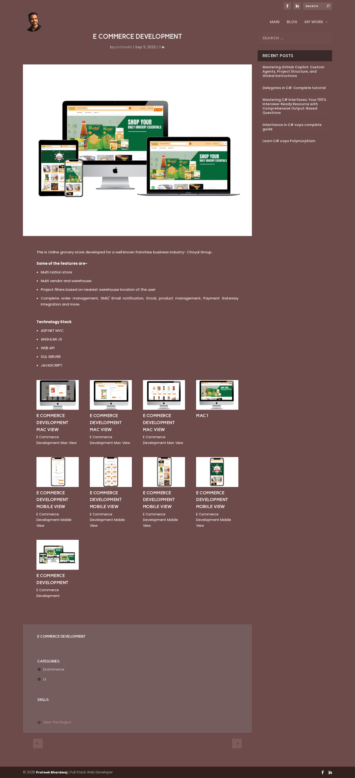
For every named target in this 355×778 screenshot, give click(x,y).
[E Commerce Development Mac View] (57, 408)
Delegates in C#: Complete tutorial (294, 87)
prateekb (123, 46)
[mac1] (217, 408)
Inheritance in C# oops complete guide (292, 127)
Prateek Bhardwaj (51, 772)
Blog (292, 22)
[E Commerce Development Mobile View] (57, 485)
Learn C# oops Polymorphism (289, 141)
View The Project (57, 722)
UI (44, 679)
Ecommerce (53, 669)
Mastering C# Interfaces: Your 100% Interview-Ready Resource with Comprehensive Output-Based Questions (295, 106)
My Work (314, 22)
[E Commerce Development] (57, 568)
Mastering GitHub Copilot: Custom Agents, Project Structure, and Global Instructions (293, 71)
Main (274, 22)
